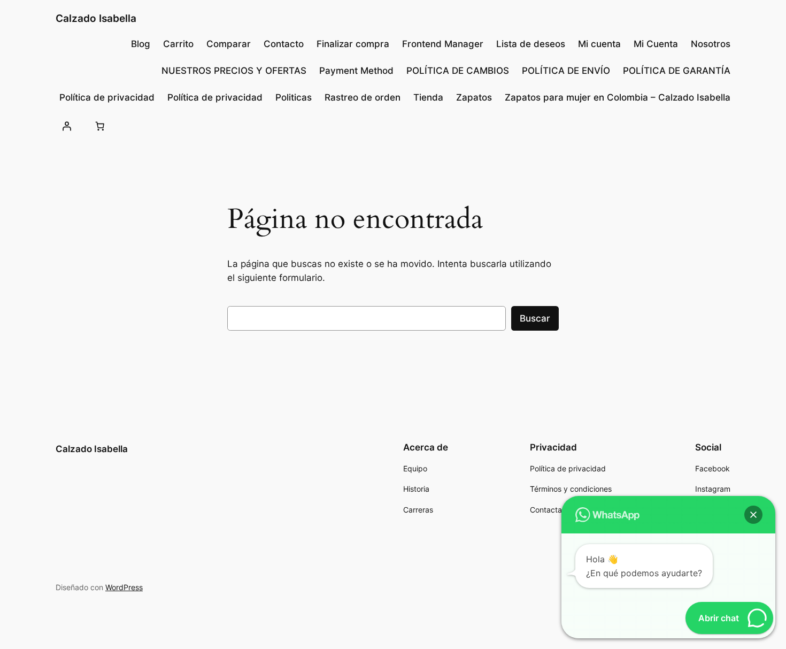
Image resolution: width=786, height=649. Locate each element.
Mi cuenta (599, 44)
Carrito (178, 44)
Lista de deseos (530, 44)
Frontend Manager (442, 44)
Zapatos (474, 97)
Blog (140, 44)
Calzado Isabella (96, 18)
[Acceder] (67, 125)
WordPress (124, 587)
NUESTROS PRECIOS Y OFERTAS (233, 70)
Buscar (535, 318)
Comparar (228, 44)
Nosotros (710, 44)
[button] (753, 515)
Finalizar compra (353, 44)
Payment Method (356, 70)
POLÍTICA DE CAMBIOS (457, 70)
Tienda (428, 97)
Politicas (293, 97)
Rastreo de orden (362, 97)
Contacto (284, 44)
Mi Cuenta (656, 44)
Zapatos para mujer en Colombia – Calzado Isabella (617, 97)
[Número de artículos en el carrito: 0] (99, 125)
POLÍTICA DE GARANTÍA (676, 70)
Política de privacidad (107, 97)
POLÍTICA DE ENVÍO (566, 70)
